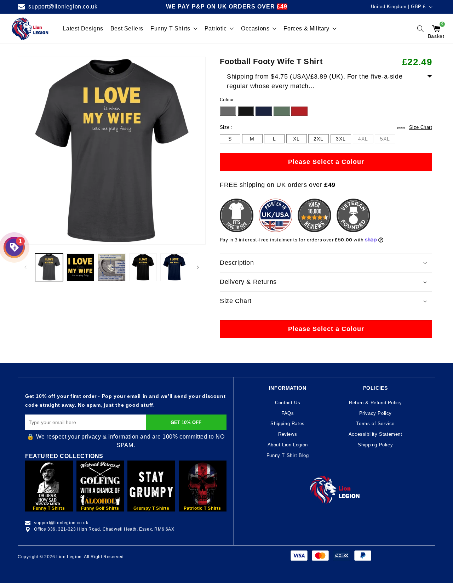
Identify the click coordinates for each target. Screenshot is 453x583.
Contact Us (287, 402)
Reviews (287, 434)
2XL (318, 139)
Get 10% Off (186, 422)
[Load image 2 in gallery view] (80, 267)
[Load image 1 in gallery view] (49, 267)
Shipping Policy (375, 444)
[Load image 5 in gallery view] (174, 267)
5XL (385, 139)
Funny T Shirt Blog (287, 455)
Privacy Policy (375, 413)
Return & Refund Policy (375, 402)
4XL (363, 139)
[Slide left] (25, 267)
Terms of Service (375, 423)
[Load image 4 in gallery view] (143, 267)
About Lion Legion (288, 444)
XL (296, 139)
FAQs (287, 413)
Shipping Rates (287, 423)
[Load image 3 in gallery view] (112, 267)
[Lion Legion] (30, 29)
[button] (420, 28)
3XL (341, 139)
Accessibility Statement (375, 434)
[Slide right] (198, 267)
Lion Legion (69, 556)
